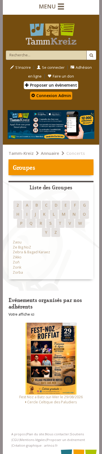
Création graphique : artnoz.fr (35, 445)
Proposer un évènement (53, 85)
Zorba (18, 272)
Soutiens (77, 434)
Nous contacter (57, 434)
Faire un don (63, 76)
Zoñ (16, 262)
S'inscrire (23, 67)
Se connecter (53, 67)
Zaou (17, 242)
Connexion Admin (53, 95)
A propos (18, 434)
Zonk (17, 267)
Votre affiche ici (21, 314)
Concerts (75, 153)
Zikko (17, 257)
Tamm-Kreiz (21, 153)
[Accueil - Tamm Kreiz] (51, 31)
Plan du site (35, 434)
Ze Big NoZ (22, 247)
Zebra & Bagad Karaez (31, 252)
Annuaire (50, 153)
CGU (15, 440)
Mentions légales (33, 440)
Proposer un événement (66, 440)
